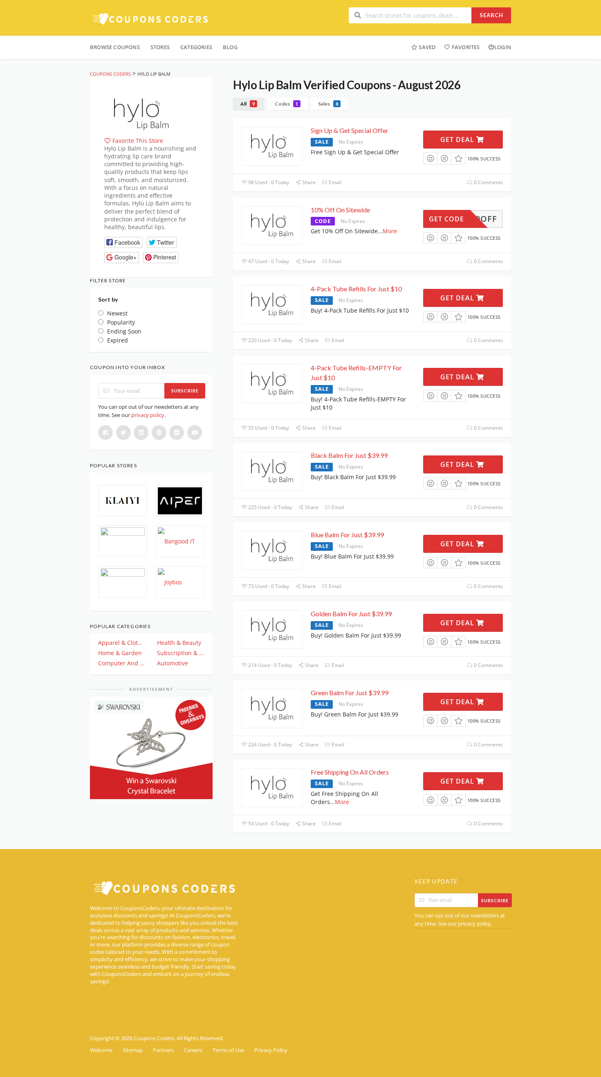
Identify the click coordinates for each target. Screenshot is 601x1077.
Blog (230, 47)
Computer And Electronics (122, 663)
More (390, 231)
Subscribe (185, 390)
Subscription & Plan (180, 653)
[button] (123, 242)
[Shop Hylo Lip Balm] (141, 113)
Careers (193, 1050)
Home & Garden (120, 653)
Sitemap (133, 1050)
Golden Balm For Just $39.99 (351, 613)
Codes (286, 104)
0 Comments (488, 182)
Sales (328, 104)
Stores (160, 47)
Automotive (172, 663)
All (247, 104)
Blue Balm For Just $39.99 (347, 534)
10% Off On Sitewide (340, 210)
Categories (196, 47)
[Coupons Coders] (151, 19)
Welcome (101, 1050)
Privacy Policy (270, 1050)
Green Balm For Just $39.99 (349, 692)
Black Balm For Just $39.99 (349, 455)
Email (334, 182)
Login (502, 47)
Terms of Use (228, 1050)
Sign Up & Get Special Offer (349, 130)
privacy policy (147, 415)
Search (491, 15)
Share (308, 182)
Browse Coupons (115, 47)
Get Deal (458, 139)
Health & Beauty (179, 643)
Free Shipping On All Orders (350, 772)
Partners (163, 1050)
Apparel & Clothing (122, 643)
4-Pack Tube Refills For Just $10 (356, 289)
